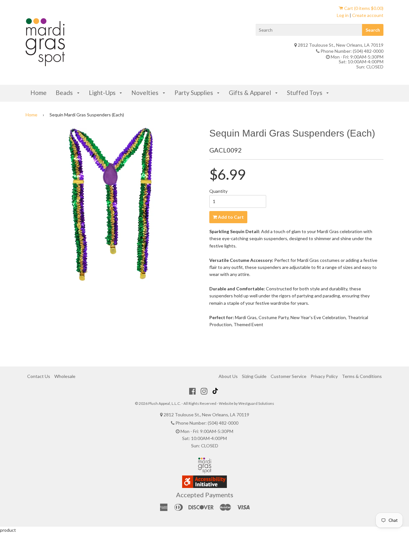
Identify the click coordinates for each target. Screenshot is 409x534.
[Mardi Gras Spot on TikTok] (216, 391)
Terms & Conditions (362, 376)
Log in (343, 15)
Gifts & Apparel (250, 92)
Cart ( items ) (363, 8)
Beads (65, 92)
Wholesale (64, 376)
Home (38, 92)
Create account (367, 15)
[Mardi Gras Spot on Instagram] (204, 391)
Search (373, 30)
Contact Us (38, 376)
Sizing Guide (254, 376)
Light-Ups (103, 92)
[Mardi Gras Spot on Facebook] (192, 391)
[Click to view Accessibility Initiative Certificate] (204, 486)
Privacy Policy (324, 376)
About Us (228, 376)
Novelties (145, 92)
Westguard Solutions (256, 403)
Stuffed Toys (305, 92)
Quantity (218, 191)
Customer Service (288, 376)
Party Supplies (194, 92)
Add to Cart (230, 217)
